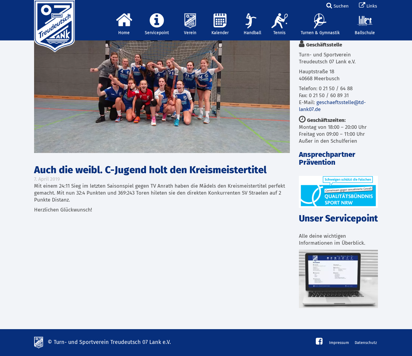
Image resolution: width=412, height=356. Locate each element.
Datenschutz (366, 343)
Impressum (339, 343)
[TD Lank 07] (54, 7)
